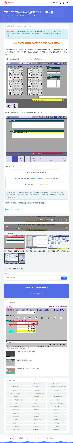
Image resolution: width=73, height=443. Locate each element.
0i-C (15, 383)
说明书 (36, 429)
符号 (57, 423)
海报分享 (18, 209)
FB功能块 (15, 390)
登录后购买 (29, 184)
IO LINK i (36, 390)
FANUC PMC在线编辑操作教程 (57, 386)
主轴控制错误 (36, 406)
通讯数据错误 (57, 429)
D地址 (15, 386)
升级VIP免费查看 (43, 184)
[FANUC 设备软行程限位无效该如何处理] (36, 328)
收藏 (9, 209)
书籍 (57, 406)
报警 (56, 413)
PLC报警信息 (22, 203)
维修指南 (15, 426)
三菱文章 (19, 26)
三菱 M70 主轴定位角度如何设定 (35, 251)
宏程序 (15, 413)
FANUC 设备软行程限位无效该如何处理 (17, 348)
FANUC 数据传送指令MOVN (24, 360)
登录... (8, 278)
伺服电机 (16, 409)
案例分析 (56, 419)
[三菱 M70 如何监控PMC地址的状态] (14, 258)
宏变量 (56, 409)
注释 (36, 423)
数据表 (36, 416)
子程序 (36, 409)
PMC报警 (57, 400)
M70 (7, 203)
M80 (16, 396)
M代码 (36, 396)
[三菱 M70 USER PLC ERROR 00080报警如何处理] (14, 243)
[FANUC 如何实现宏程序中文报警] (10, 354)
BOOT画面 (56, 383)
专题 (36, 403)
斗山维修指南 (36, 419)
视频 (57, 426)
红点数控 (8, 16)
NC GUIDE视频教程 (16, 400)
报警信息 (16, 416)
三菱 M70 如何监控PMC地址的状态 (14, 269)
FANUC (36, 386)
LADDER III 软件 (15, 393)
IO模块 (56, 390)
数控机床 (57, 416)
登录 (55, 3)
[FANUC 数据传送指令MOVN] (10, 362)
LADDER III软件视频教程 (36, 393)
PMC (36, 400)
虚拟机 (36, 426)
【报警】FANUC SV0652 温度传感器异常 (28, 368)
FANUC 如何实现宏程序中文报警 (26, 352)
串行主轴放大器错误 (57, 403)
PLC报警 (13, 203)
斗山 (15, 419)
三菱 (29, 203)
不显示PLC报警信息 (38, 203)
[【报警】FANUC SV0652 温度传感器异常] (10, 371)
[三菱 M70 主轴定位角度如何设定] (36, 242)
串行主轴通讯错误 (15, 406)
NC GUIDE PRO (57, 396)
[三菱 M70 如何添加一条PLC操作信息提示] (58, 243)
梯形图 (15, 423)
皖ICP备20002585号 (40, 438)
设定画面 (16, 429)
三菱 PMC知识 (15, 16)
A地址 (36, 383)
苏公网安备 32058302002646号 (55, 438)
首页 (14, 26)
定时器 (36, 413)
